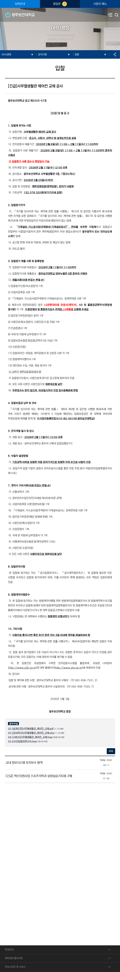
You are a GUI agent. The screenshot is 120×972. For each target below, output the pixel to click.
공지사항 (42, 54)
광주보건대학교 (12, 12)
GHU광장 (6, 54)
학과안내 (9, 949)
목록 (111, 751)
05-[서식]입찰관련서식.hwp (22, 741)
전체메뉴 (110, 15)
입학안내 (20, 3)
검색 (117, 15)
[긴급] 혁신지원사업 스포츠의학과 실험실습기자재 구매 (39, 776)
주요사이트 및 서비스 (15, 966)
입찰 (77, 54)
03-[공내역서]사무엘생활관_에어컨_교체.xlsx (31, 732)
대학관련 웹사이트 (14, 958)
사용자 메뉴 (100, 3)
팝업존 (59, 3)
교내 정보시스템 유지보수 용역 (24, 763)
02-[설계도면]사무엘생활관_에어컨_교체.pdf (31, 728)
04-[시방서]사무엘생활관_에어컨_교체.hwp (30, 737)
